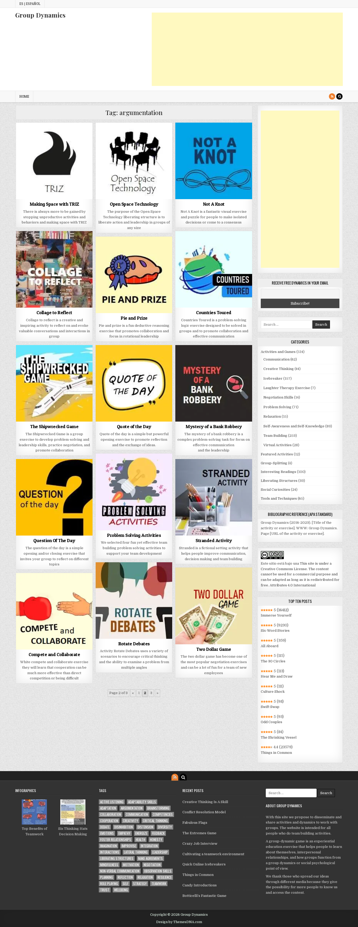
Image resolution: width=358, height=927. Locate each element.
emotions (107, 833)
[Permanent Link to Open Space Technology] (134, 161)
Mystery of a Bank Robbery (214, 426)
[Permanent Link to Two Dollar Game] (213, 606)
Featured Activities (277, 454)
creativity (130, 820)
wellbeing (121, 889)
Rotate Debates (134, 643)
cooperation (109, 820)
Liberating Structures (279, 481)
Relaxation (272, 416)
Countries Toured (213, 312)
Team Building (275, 436)
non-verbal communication (119, 871)
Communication (276, 359)
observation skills (157, 871)
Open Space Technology (134, 204)
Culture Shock (273, 692)
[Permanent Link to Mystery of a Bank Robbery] (213, 383)
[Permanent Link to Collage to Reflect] (54, 269)
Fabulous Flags (194, 823)
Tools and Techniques (279, 498)
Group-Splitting (274, 463)
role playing (109, 883)
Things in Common (276, 753)
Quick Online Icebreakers (204, 864)
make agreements (150, 858)
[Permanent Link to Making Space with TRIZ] (54, 161)
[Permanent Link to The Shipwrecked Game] (54, 383)
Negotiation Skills (278, 397)
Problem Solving (277, 407)
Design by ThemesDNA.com (179, 922)
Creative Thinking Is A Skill (205, 802)
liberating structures (116, 858)
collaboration (110, 814)
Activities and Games (278, 352)
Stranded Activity (214, 540)
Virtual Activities (277, 445)
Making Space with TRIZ (54, 204)
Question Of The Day (54, 540)
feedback (158, 833)
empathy (124, 833)
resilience (165, 877)
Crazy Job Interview (199, 844)
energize (141, 833)
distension (145, 827)
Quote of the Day (134, 426)
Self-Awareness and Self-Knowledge (293, 426)
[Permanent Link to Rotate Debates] (134, 600)
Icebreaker (273, 378)
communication (137, 814)
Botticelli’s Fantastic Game (204, 896)
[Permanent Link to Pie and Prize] (134, 275)
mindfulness (109, 864)
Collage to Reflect (54, 312)
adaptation (108, 808)
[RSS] (332, 96)
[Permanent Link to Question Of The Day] (54, 497)
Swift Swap (270, 707)
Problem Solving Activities (134, 535)
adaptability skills (142, 801)
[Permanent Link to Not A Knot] (213, 161)
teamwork (158, 883)
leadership (160, 852)
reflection (125, 877)
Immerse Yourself (276, 615)
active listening (111, 801)
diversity (165, 827)
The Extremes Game (199, 833)
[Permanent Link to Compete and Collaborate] (54, 611)
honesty (156, 839)
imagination (108, 845)
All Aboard (269, 646)
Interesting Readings (278, 472)
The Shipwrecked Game (54, 426)
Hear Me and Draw (276, 676)
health (140, 839)
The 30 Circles (273, 661)
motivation (131, 864)
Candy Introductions (199, 885)
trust (104, 889)
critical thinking (155, 820)
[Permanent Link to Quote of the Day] (134, 383)
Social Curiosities (275, 490)
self (125, 883)
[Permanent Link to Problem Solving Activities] (134, 492)
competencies (163, 814)
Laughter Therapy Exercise (286, 388)
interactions (109, 852)
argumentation (132, 808)
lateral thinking (136, 852)
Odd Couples (271, 722)
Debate (105, 827)
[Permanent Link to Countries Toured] (213, 269)
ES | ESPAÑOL (29, 4)
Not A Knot (214, 204)
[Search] (339, 96)
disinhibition (123, 827)
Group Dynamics (40, 15)
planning (106, 877)
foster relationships (115, 839)
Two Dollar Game (213, 649)
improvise (129, 845)
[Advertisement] (247, 49)
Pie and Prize (134, 318)
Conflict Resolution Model (204, 812)
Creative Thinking (278, 369)
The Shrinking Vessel (278, 737)
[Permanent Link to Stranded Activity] (213, 497)
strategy (140, 883)
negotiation (152, 864)
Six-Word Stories (275, 630)
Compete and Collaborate (54, 654)
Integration (149, 845)
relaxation (145, 877)
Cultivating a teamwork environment (213, 854)
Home (24, 96)
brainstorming (158, 808)
